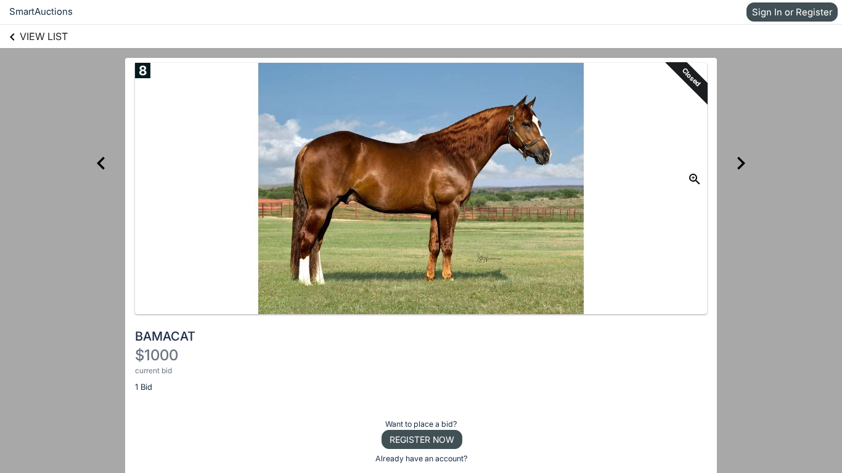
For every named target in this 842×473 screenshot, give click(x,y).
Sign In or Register (792, 12)
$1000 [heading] (156, 355)
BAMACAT (165, 336)
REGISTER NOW (422, 439)
